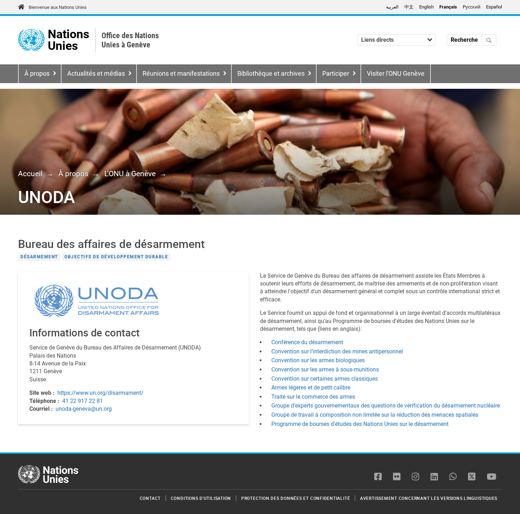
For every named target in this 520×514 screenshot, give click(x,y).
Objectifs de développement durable (116, 256)
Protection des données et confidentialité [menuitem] (295, 498)
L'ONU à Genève (130, 173)
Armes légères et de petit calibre (310, 387)
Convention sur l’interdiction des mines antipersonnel (337, 351)
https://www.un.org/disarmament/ (100, 392)
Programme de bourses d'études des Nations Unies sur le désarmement (360, 424)
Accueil (30, 173)
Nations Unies (68, 40)
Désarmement (39, 256)
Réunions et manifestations (181, 73)
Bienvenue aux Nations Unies (58, 7)
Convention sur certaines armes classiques (325, 378)
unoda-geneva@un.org (84, 408)
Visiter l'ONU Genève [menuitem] (395, 73)
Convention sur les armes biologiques (318, 360)
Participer (335, 73)
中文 (409, 7)
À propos (37, 73)
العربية (392, 7)
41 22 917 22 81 (82, 401)
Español (494, 7)
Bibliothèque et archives (271, 73)
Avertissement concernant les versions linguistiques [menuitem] (428, 498)
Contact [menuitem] (150, 498)
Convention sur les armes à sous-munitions (325, 369)
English (426, 7)
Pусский (471, 7)
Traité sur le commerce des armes (313, 396)
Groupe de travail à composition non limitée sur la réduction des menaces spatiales (374, 414)
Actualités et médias (96, 73)
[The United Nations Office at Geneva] (31, 40)
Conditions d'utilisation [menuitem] (201, 498)
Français (448, 7)
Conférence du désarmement (307, 342)
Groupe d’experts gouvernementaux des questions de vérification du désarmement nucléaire (385, 405)
